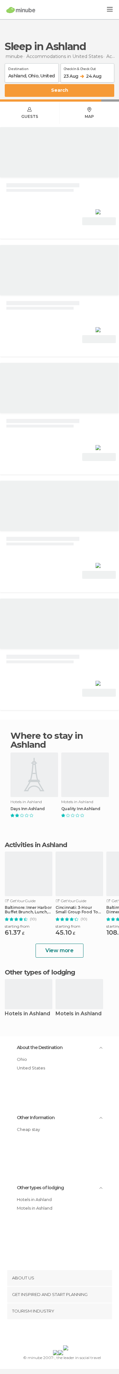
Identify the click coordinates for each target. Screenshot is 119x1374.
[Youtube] (74, 1333)
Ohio (22, 1059)
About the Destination (40, 1047)
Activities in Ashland (36, 845)
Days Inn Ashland (27, 809)
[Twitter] (58, 1333)
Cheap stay (28, 1129)
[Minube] (20, 9)
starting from (17, 926)
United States (31, 1067)
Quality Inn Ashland (80, 809)
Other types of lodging (40, 1188)
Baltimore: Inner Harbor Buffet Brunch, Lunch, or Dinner (28, 909)
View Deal (99, 221)
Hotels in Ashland (27, 1014)
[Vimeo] (66, 1333)
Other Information (36, 1117)
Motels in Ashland (79, 1014)
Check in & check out (79, 68)
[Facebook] (49, 1333)
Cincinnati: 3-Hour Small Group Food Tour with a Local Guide (79, 909)
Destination (18, 68)
